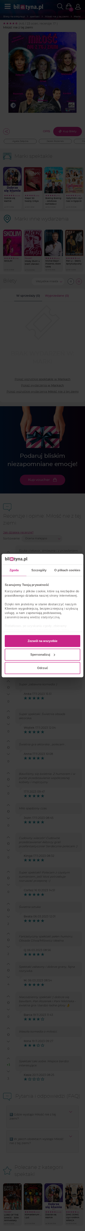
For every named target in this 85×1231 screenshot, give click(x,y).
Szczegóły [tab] (38, 570)
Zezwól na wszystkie (42, 641)
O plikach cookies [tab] (67, 570)
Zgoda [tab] (14, 570)
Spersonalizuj (40, 654)
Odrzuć (42, 668)
